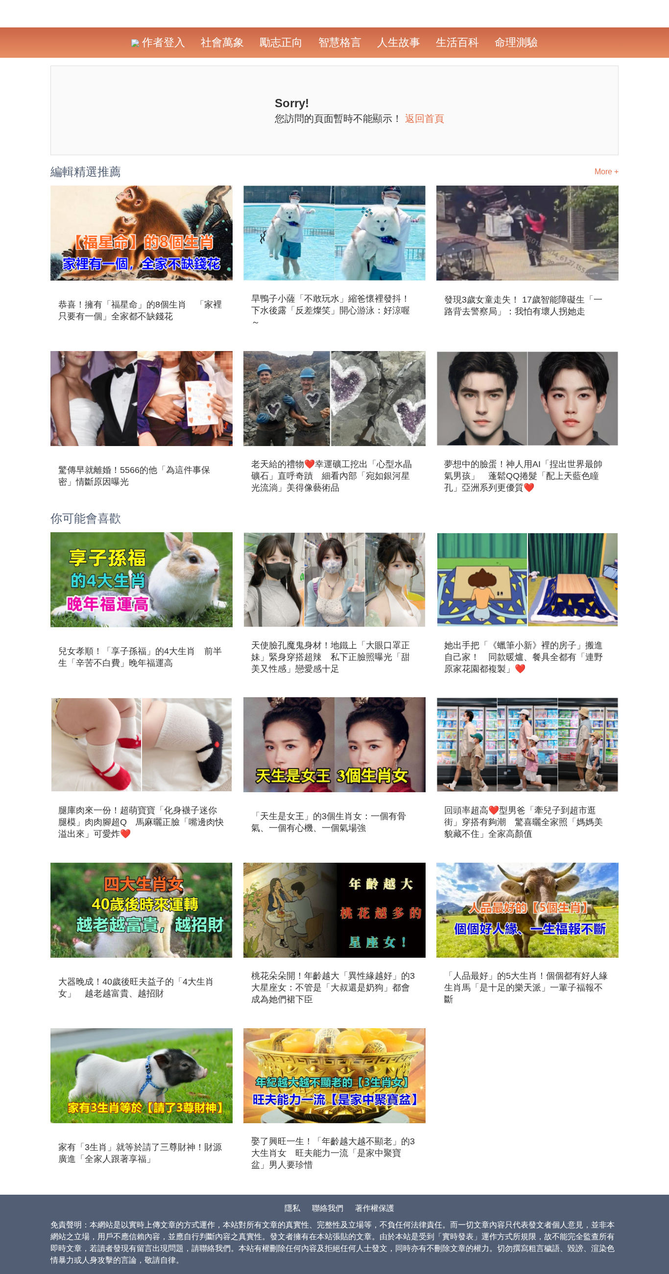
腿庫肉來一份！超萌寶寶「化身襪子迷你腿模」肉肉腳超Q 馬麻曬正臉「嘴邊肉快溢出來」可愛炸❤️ (141, 822)
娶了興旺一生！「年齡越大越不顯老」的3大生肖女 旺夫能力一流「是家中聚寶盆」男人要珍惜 (333, 1153)
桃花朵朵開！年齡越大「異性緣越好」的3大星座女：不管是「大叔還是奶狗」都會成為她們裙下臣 (333, 987)
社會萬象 (222, 42)
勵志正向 (281, 42)
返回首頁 (424, 118)
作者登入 (162, 42)
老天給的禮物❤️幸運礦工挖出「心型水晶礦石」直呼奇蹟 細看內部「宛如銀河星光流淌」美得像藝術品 (331, 476)
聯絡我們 (327, 1208)
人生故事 (398, 42)
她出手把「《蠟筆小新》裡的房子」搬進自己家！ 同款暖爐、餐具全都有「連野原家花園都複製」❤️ (523, 657)
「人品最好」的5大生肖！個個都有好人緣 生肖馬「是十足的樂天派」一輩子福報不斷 (527, 987)
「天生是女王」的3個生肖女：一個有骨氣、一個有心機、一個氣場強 (328, 822)
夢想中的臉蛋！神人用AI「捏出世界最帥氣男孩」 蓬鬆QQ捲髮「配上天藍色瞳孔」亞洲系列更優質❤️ (523, 476)
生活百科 (457, 42)
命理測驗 (516, 42)
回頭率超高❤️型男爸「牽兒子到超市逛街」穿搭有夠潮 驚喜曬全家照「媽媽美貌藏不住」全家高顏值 (523, 822)
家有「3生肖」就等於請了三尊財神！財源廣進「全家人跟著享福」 (140, 1153)
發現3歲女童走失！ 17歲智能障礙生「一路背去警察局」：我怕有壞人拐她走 (523, 305)
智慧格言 (339, 42)
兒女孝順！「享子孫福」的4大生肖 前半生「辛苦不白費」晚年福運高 (140, 657)
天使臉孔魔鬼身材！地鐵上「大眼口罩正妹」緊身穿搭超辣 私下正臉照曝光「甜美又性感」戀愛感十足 (330, 657)
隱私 (292, 1208)
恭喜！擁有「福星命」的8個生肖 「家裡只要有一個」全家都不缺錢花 (140, 310)
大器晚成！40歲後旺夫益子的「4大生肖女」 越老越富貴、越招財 (136, 987)
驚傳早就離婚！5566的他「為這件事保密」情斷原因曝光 (134, 476)
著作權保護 (374, 1208)
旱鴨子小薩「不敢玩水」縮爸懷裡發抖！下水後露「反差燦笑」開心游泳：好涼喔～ (330, 310)
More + (607, 171)
